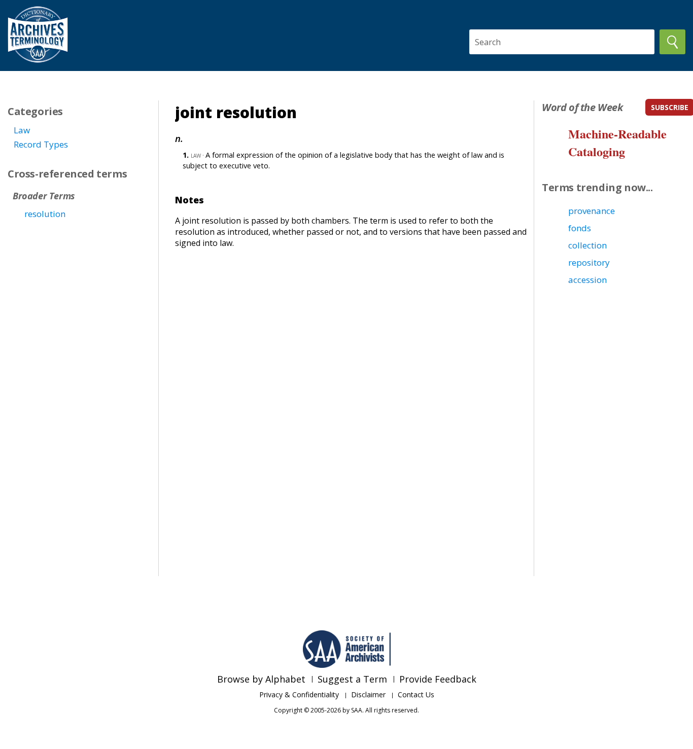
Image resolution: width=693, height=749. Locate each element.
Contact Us (416, 694)
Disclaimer (368, 694)
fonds (579, 228)
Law (22, 130)
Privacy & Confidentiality (299, 694)
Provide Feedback (437, 679)
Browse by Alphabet (261, 679)
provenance (591, 211)
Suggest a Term (352, 679)
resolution (44, 214)
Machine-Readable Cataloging (617, 142)
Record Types (41, 144)
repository (589, 262)
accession (587, 280)
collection (587, 245)
